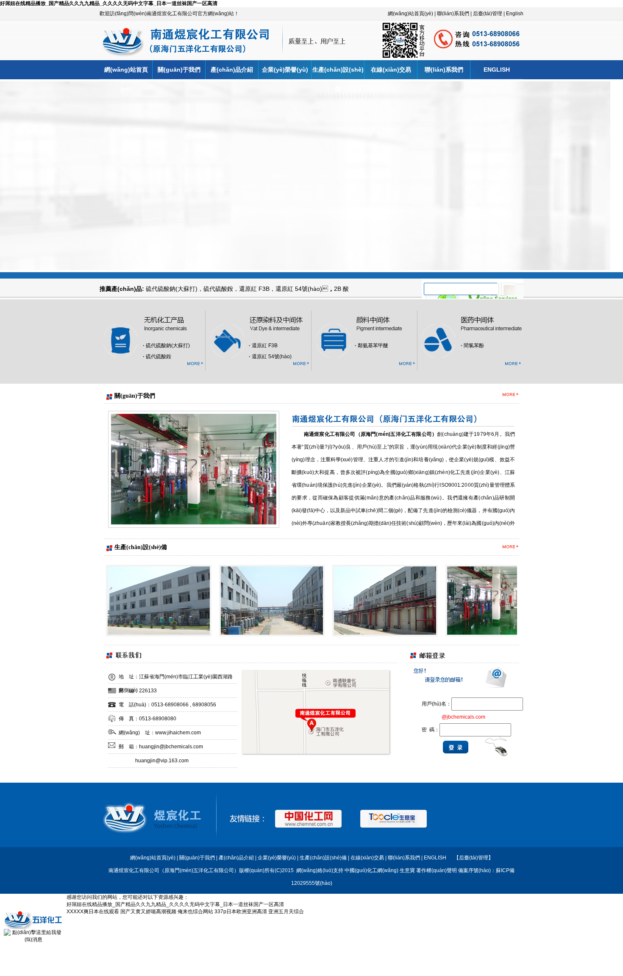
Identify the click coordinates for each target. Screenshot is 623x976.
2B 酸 (341, 288)
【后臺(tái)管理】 (473, 858)
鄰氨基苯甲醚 (373, 346)
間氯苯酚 (474, 346)
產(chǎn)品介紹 (232, 69)
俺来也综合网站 (195, 912)
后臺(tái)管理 (487, 14)
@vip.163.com (172, 761)
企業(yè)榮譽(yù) (285, 69)
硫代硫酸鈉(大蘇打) (171, 288)
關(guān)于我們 (179, 69)
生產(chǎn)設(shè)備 (338, 72)
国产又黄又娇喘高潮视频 (148, 912)
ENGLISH (497, 69)
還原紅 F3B (254, 288)
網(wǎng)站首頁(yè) (410, 14)
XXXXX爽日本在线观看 (93, 912)
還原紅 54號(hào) (298, 288)
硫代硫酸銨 (218, 288)
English (514, 14)
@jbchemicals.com (181, 747)
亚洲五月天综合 (286, 912)
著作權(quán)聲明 (436, 870)
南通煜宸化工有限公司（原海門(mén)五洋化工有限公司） (370, 434)
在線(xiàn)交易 (391, 69)
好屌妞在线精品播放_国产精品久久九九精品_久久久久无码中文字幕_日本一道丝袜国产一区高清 (108, 3)
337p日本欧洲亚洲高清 (240, 912)
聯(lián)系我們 (453, 14)
